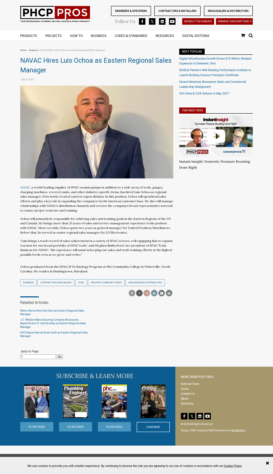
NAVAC (25, 187)
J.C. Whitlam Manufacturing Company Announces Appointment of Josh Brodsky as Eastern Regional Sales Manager (53, 323)
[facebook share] (132, 293)
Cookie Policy (233, 466)
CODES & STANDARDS (131, 36)
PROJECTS (53, 36)
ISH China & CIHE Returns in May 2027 (204, 93)
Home (23, 50)
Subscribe (37, 427)
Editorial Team (190, 384)
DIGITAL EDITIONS (195, 36)
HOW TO (76, 36)
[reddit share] (147, 293)
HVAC (81, 282)
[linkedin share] (154, 293)
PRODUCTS (28, 36)
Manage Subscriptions (233, 21)
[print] (169, 293)
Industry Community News (106, 282)
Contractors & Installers (177, 10)
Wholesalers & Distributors (228, 10)
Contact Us (188, 393)
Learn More (153, 427)
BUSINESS (98, 36)
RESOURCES (165, 36)
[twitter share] (139, 293)
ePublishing (238, 430)
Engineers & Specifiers (131, 10)
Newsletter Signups (198, 21)
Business (34, 50)
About (184, 398)
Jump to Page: (29, 351)
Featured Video (192, 110)
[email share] (161, 293)
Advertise (187, 403)
